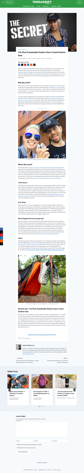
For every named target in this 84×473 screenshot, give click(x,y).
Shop (79, 2)
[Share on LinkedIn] (28, 65)
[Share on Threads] (34, 65)
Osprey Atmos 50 (36, 244)
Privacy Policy (57, 469)
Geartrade (54, 244)
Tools (38, 6)
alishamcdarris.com (28, 353)
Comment (19, 420)
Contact (49, 469)
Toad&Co (31, 72)
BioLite (26, 72)
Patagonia (21, 72)
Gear (32, 6)
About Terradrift (28, 469)
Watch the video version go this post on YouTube (42, 334)
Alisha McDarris (23, 58)
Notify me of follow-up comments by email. (29, 444)
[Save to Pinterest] (25, 65)
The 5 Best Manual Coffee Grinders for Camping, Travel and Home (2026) (65, 393)
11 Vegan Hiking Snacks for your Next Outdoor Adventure (57, 360)
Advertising (42, 469)
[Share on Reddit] (31, 65)
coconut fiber (58, 87)
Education (46, 6)
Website (54, 441)
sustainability (26, 338)
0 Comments (49, 58)
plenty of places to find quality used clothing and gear (46, 167)
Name (19, 441)
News (35, 469)
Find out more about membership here (48, 233)
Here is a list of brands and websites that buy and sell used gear (44, 249)
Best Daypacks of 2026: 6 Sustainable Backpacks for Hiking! (41, 393)
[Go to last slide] (9, 389)
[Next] (74, 389)
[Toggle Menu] (3, 2)
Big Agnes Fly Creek (23, 244)
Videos (59, 6)
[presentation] (18, 381)
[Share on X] (22, 65)
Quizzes (54, 6)
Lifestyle (24, 49)
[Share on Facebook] (19, 65)
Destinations (26, 6)
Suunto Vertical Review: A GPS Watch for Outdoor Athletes (17, 393)
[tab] (39, 406)
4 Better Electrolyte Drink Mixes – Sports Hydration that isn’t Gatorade (27, 360)
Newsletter (9, 2)
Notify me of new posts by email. (26, 447)
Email (36, 441)
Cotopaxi (38, 72)
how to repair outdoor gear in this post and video (47, 178)
